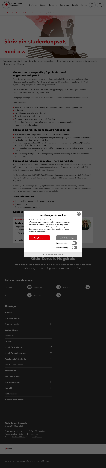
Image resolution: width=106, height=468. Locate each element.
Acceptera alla (39, 238)
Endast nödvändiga (67, 238)
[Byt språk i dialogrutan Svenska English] (78, 214)
